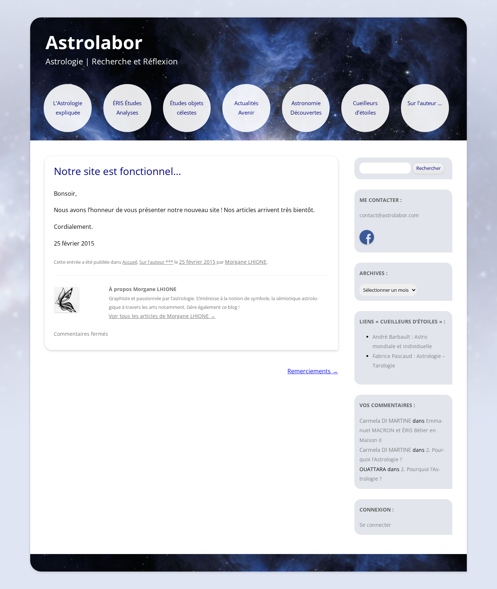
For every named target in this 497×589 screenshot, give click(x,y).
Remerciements (312, 371)
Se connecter (375, 524)
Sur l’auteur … (424, 103)
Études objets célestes (186, 107)
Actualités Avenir (246, 107)
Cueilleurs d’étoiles (365, 107)
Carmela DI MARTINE (385, 420)
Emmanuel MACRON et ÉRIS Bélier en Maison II (401, 430)
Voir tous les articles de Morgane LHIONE (162, 316)
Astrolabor (94, 42)
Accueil (129, 262)
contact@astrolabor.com (389, 215)
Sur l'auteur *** (156, 262)
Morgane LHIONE (246, 261)
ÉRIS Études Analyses (127, 107)
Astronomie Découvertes (306, 107)
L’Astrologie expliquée (67, 107)
